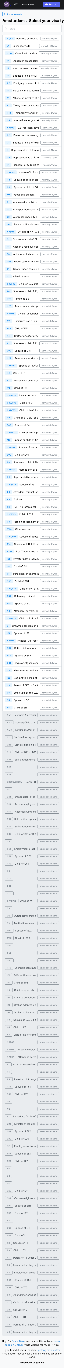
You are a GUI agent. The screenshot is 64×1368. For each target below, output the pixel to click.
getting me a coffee (49, 1350)
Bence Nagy (18, 1341)
